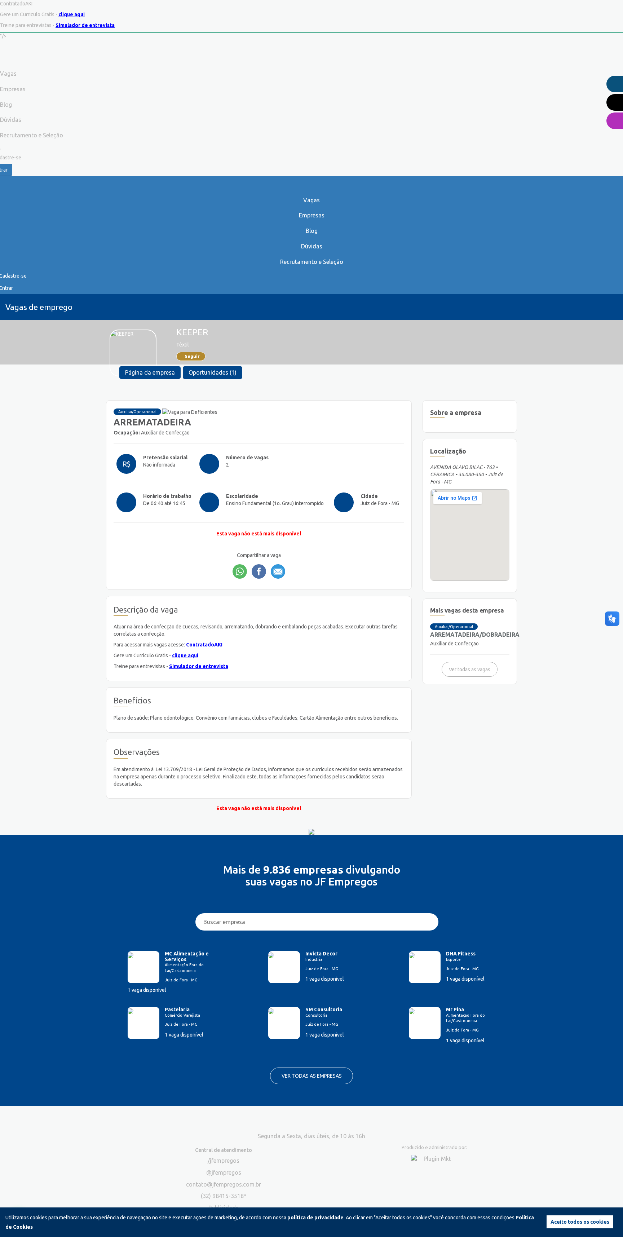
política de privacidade (315, 1217)
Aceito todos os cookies (580, 1222)
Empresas (311, 215)
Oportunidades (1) (213, 372)
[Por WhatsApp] (240, 571)
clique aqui (71, 14)
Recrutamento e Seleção (311, 262)
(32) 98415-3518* (224, 1196)
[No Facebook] (259, 571)
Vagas (311, 200)
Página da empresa (150, 372)
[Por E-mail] (278, 571)
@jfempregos (223, 1172)
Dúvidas (311, 246)
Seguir (192, 356)
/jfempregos (223, 1160)
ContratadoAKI (204, 645)
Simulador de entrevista (85, 25)
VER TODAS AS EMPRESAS (312, 1076)
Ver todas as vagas (469, 669)
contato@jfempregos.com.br (223, 1184)
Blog (312, 230)
